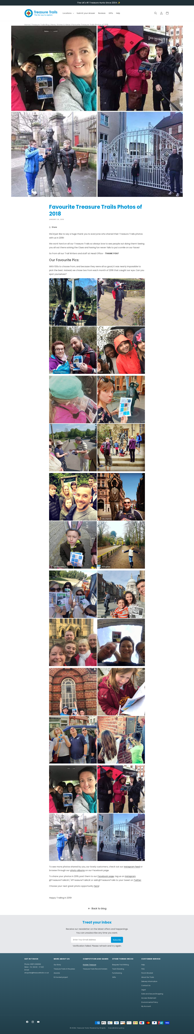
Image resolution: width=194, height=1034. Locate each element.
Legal (143, 990)
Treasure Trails (83, 1028)
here (96, 886)
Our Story (57, 965)
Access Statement (148, 998)
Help (143, 965)
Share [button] (54, 227)
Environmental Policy (149, 1002)
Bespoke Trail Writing (120, 965)
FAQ (142, 969)
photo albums (77, 870)
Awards (57, 973)
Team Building (118, 969)
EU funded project (61, 977)
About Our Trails (147, 977)
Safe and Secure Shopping (152, 994)
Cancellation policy (116, 1028)
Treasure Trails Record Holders (95, 969)
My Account (146, 1006)
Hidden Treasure (89, 965)
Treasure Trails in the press (64, 969)
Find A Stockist (147, 973)
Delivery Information (149, 981)
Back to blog (99, 908)
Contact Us (145, 985)
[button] (68, 13)
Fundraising (117, 973)
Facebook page (106, 876)
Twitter (137, 880)
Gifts (114, 977)
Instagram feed (132, 866)
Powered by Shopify (98, 1028)
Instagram (130, 876)
